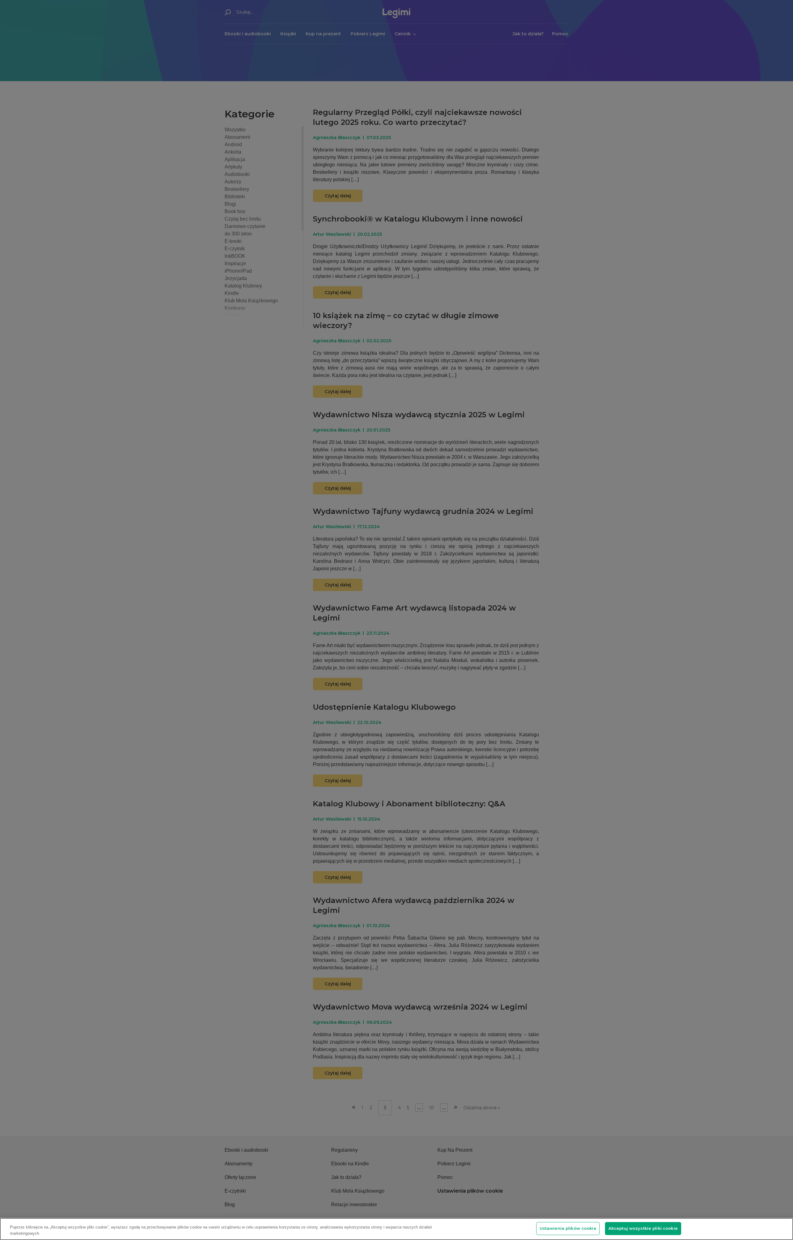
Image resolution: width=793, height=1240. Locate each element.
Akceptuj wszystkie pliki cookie (643, 1228)
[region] (396, 1229)
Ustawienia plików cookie (568, 1228)
